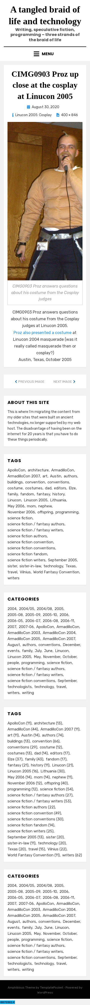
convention (35, 482)
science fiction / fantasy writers (35, 530)
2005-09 (32, 615)
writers (14, 578)
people (13, 663)
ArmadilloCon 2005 (24, 639)
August (14, 645)
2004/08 (44, 609)
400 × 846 (69, 115)
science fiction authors (27, 536)
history (58, 494)
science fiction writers (27, 560)
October (69, 657)
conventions (58, 482)
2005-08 (15, 615)
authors (70, 476)
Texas (71, 566)
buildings (15, 482)
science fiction (20, 518)
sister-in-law (30, 566)
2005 (59, 609)
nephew (45, 506)
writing (28, 692)
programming (67, 512)
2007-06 (26, 627)
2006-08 (50, 621)
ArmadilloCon (62, 470)
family (13, 494)
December (71, 645)
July (38, 651)
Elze (72, 488)
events (14, 651)
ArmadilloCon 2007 (24, 476)
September (67, 680)
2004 (12, 609)
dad (48, 488)
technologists (20, 686)
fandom (27, 494)
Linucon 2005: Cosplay (33, 115)
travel (12, 572)
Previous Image (31, 381)
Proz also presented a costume (43, 332)
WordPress (45, 992)
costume (15, 488)
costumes (33, 488)
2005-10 (50, 615)
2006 (64, 615)
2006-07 (32, 621)
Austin (55, 476)
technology (53, 566)
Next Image (63, 381)
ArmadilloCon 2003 (24, 633)
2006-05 (15, 621)
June (48, 651)
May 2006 (16, 506)
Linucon (14, 500)
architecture (38, 470)
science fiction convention (30, 542)
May (37, 657)
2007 (12, 627)
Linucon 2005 (36, 500)
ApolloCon (16, 470)
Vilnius (25, 572)
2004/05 (26, 609)
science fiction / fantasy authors (36, 524)
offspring (45, 512)
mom (31, 506)
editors (60, 488)
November (51, 657)
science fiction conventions (31, 548)
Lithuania (58, 500)
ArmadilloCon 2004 (59, 633)
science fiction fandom (27, 554)
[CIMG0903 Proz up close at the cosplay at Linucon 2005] (45, 200)
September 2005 (62, 560)
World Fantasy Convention (56, 572)
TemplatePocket (51, 987)
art (45, 476)
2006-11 (67, 621)
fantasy (43, 494)
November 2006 (21, 512)
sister (12, 566)
